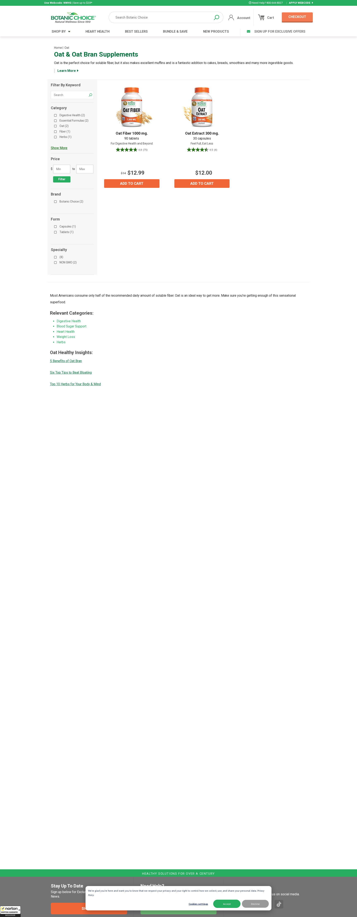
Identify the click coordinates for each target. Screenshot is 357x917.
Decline (255, 903)
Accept (227, 903)
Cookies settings (198, 903)
